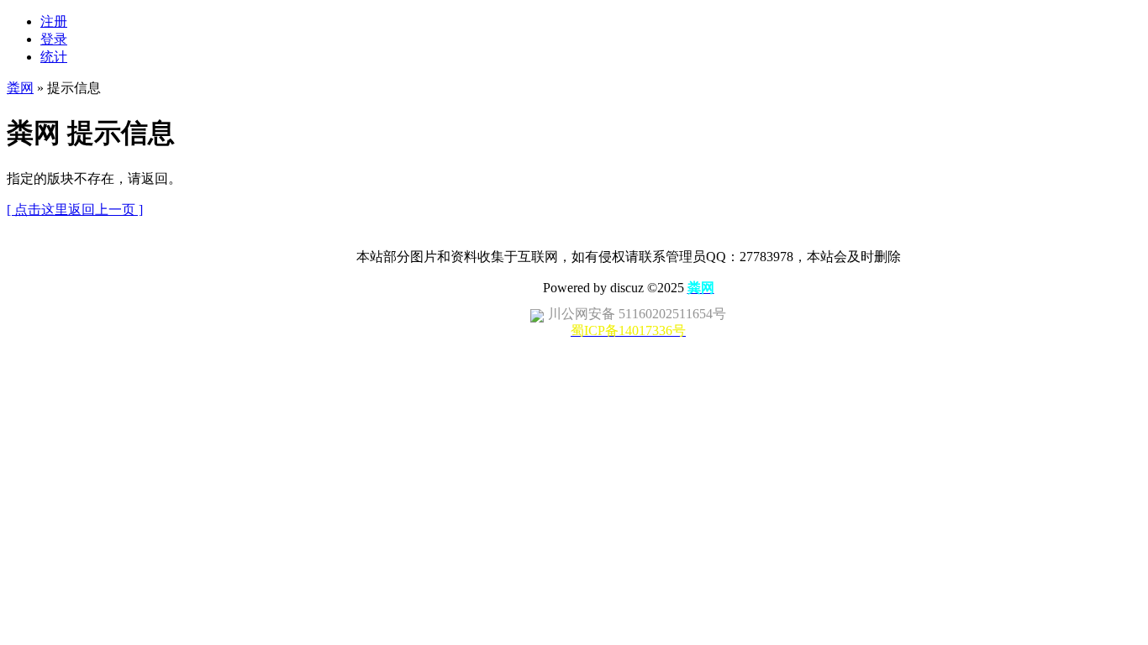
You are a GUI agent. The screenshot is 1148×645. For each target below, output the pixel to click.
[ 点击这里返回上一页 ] (75, 209)
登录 (53, 39)
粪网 (20, 88)
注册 (53, 21)
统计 (53, 57)
